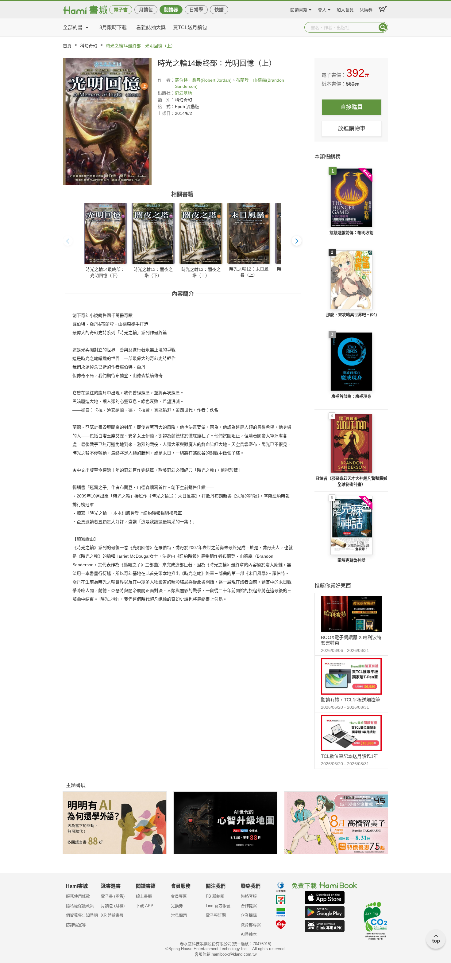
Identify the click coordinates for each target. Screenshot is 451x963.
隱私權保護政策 (80, 905)
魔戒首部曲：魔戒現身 (351, 396)
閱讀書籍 (298, 9)
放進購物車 (351, 129)
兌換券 (366, 9)
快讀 (219, 9)
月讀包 (146, 9)
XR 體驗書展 (112, 915)
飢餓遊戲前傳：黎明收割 (351, 232)
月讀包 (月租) (113, 905)
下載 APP (144, 905)
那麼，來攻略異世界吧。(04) (351, 314)
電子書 (121, 9)
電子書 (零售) (113, 896)
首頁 (67, 45)
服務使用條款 (78, 896)
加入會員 (345, 9)
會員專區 (179, 896)
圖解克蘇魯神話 (351, 560)
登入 (322, 9)
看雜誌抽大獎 (151, 27)
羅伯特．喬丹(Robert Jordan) (203, 80)
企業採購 (249, 915)
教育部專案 (251, 924)
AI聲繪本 (249, 934)
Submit (383, 27)
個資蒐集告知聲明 (82, 915)
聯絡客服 (249, 896)
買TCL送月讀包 (190, 27)
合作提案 (249, 905)
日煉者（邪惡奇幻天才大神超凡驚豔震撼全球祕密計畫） (351, 481)
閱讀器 (171, 9)
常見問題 (179, 915)
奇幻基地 (183, 93)
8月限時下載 (113, 27)
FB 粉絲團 (215, 896)
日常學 (196, 9)
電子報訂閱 (216, 915)
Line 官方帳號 (218, 905)
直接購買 (352, 107)
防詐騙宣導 (76, 924)
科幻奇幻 (88, 45)
